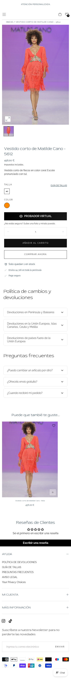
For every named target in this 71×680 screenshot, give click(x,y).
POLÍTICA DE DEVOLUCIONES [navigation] (19, 562)
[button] (4, 14)
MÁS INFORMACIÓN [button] (16, 607)
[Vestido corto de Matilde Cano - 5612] (30, 459)
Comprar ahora (35, 254)
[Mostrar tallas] (53, 492)
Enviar (60, 646)
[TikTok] (10, 621)
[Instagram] (3, 621)
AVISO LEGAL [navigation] (9, 577)
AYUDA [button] (7, 554)
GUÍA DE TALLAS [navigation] (11, 567)
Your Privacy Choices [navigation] (14, 582)
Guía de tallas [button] (59, 185)
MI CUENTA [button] (10, 594)
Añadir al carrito (36, 243)
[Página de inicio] (35, 14)
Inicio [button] (9, 22)
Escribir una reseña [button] (35, 543)
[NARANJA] (7, 205)
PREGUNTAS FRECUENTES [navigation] (18, 572)
